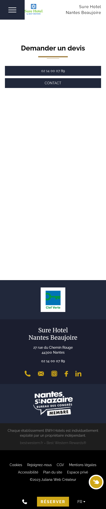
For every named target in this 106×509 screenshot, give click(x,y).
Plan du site (52, 472)
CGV (60, 465)
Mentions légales (82, 465)
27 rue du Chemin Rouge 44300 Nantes (53, 350)
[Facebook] (66, 374)
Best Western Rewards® (66, 443)
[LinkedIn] (78, 374)
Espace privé (77, 472)
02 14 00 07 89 (53, 361)
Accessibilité (28, 472)
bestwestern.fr (31, 443)
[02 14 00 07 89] (28, 374)
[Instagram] (54, 374)
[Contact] (41, 374)
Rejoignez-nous (39, 465)
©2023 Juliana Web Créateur (53, 480)
